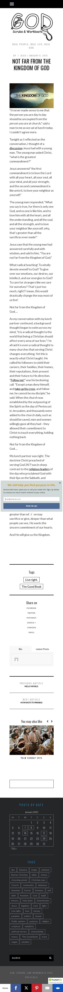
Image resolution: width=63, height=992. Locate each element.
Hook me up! (31, 506)
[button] (31, 485)
